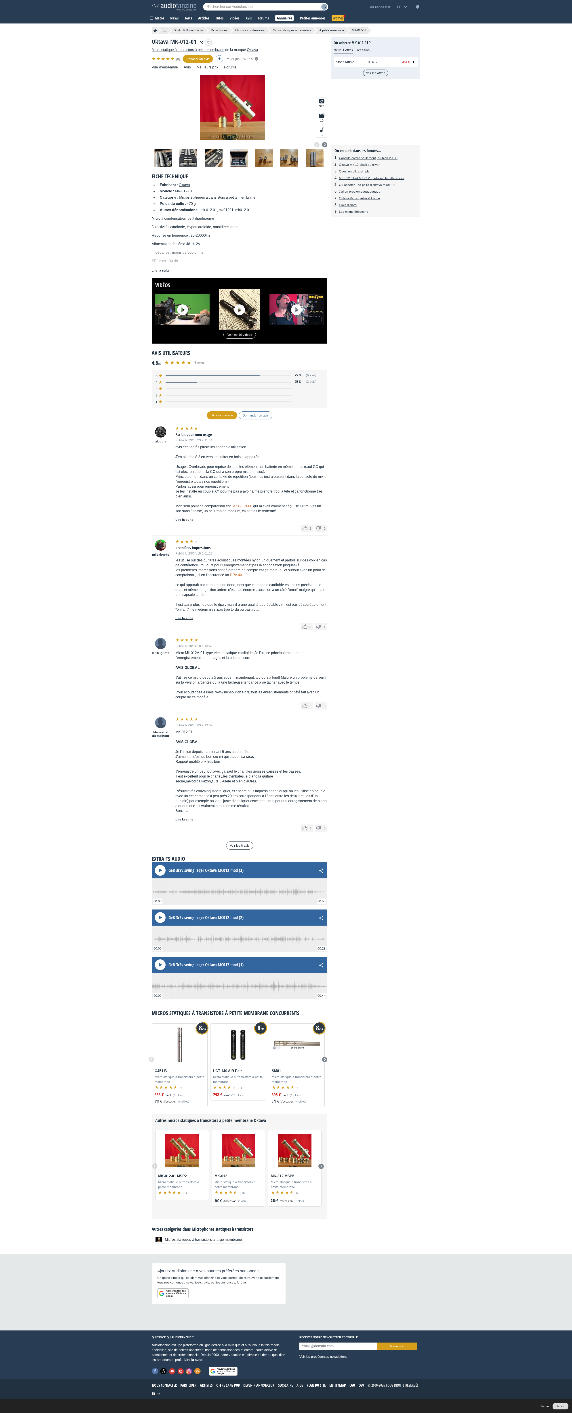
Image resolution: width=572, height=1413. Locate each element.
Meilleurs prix (207, 67)
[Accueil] (155, 30)
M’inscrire (397, 1346)
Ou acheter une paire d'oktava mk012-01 (368, 185)
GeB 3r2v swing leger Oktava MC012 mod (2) (206, 917)
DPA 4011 (238, 575)
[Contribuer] (219, 58)
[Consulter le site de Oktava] (200, 43)
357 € (406, 62)
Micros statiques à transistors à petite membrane (217, 197)
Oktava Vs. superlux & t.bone (359, 198)
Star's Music (345, 62)
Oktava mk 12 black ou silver (359, 164)
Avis (187, 67)
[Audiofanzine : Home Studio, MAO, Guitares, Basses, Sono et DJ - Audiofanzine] (174, 7)
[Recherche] (324, 7)
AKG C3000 (242, 506)
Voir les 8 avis (239, 845)
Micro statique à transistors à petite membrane (188, 50)
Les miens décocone (353, 211)
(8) (178, 59)
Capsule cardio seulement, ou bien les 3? (368, 158)
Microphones (219, 30)
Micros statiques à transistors (292, 30)
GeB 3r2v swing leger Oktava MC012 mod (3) (206, 870)
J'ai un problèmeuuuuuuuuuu (359, 191)
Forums (230, 67)
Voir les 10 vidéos (239, 334)
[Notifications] (417, 6)
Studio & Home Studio (188, 30)
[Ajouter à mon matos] (208, 42)
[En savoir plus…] (256, 59)
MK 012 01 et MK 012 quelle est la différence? (371, 178)
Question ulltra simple (354, 171)
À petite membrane (331, 30)
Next (324, 144)
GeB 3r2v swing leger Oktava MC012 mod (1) (206, 965)
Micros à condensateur (250, 30)
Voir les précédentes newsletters (323, 1356)
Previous (317, 144)
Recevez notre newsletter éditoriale (328, 1337)
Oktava (252, 50)
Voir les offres (375, 73)
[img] (163, 59)
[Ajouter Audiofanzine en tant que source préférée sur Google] (173, 1293)
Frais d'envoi (348, 205)
